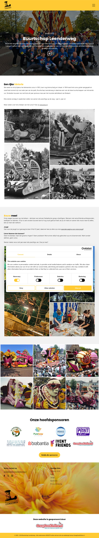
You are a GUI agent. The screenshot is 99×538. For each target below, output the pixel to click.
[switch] (38, 280)
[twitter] (8, 476)
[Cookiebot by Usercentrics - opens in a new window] (83, 248)
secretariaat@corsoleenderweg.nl (15, 472)
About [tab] (78, 254)
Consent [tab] (20, 254)
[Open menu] (93, 5)
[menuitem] (72, 472)
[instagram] (12, 476)
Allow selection (49, 288)
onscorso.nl (44, 105)
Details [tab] (49, 254)
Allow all (78, 288)
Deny (21, 288)
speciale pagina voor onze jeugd (72, 229)
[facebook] (4, 476)
